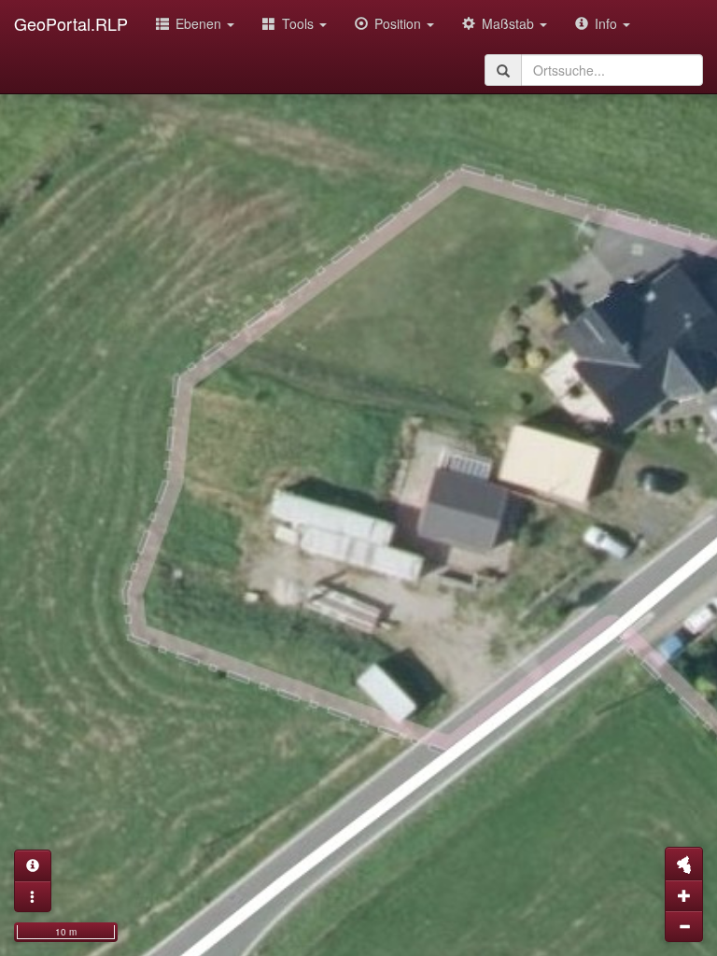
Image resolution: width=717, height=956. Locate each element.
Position (399, 23)
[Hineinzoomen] (684, 895)
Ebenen (200, 23)
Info (608, 23)
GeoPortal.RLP (71, 23)
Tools (299, 23)
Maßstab (510, 23)
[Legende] (32, 896)
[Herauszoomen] (684, 926)
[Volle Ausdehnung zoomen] (684, 863)
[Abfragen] (32, 865)
